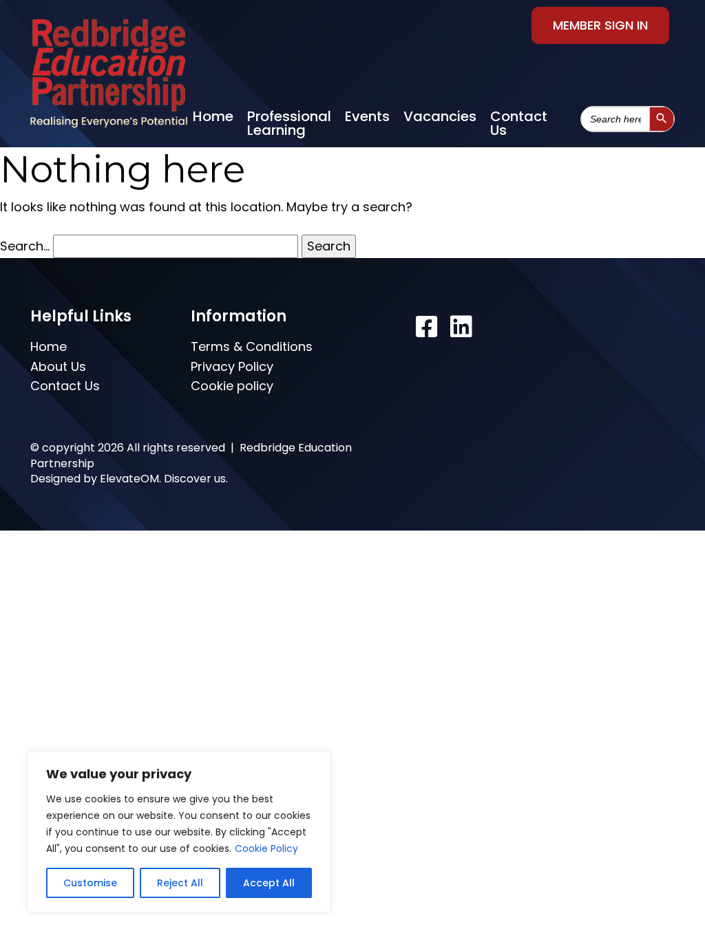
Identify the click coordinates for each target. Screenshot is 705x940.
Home (213, 116)
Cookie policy (232, 385)
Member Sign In (600, 25)
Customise (90, 883)
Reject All (180, 883)
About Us (58, 366)
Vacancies (439, 116)
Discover (187, 479)
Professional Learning (289, 123)
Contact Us (518, 123)
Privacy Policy (232, 366)
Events (367, 116)
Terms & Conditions (252, 346)
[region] (179, 831)
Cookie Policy (266, 848)
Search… (25, 246)
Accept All (269, 883)
